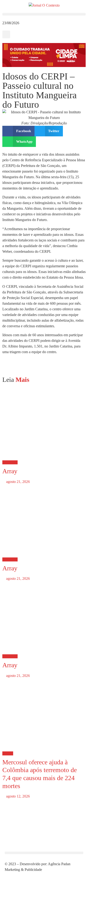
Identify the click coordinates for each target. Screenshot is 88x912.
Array (9, 471)
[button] (44, 14)
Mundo (7, 753)
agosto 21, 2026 (17, 482)
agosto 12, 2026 (17, 796)
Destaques (10, 462)
